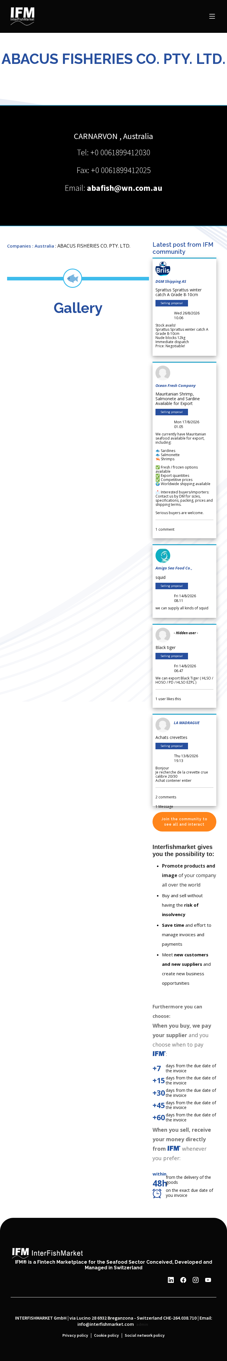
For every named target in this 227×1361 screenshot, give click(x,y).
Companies (19, 246)
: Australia (43, 246)
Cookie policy (106, 1335)
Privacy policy (75, 1335)
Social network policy (145, 1335)
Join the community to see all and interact (184, 821)
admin (142, 1324)
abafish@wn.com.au (124, 188)
